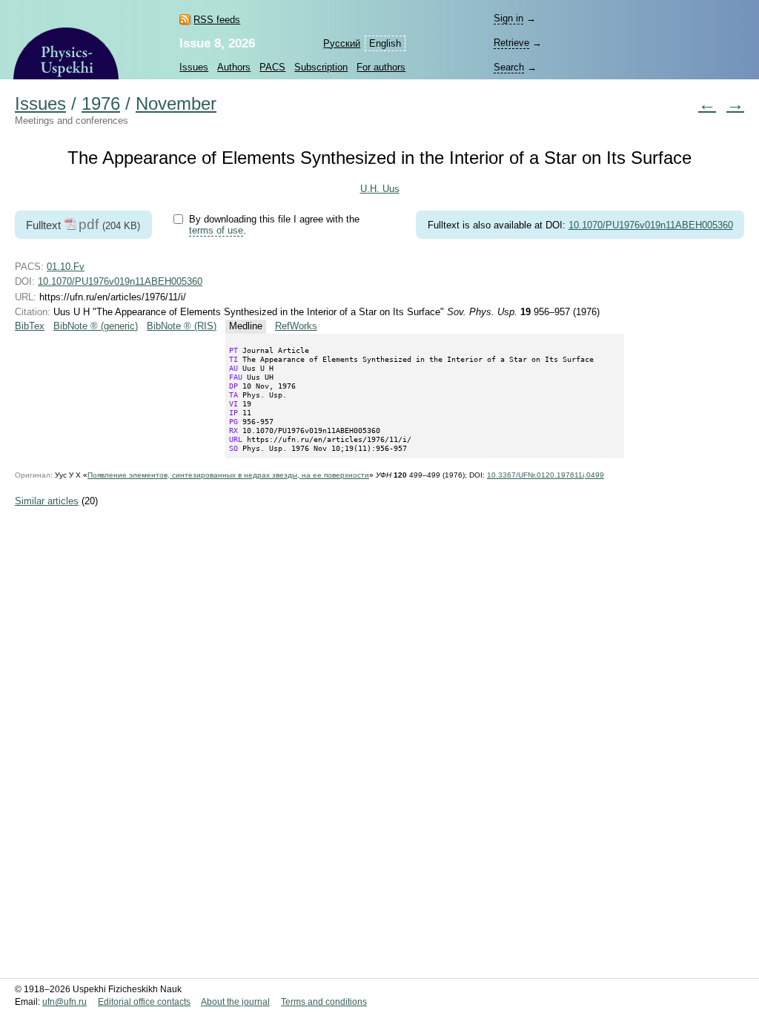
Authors (234, 67)
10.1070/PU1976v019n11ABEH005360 (651, 225)
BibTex (29, 325)
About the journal (235, 1002)
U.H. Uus (380, 188)
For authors (381, 67)
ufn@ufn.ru (64, 1002)
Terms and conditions (324, 1002)
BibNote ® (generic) (95, 325)
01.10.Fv (65, 266)
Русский (341, 43)
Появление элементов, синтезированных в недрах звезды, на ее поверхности (228, 475)
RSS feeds (216, 19)
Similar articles (47, 500)
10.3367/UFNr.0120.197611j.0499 (545, 475)
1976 (101, 103)
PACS (272, 67)
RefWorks (296, 325)
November (176, 103)
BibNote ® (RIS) (181, 325)
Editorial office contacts (144, 1002)
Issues (193, 67)
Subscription (321, 67)
